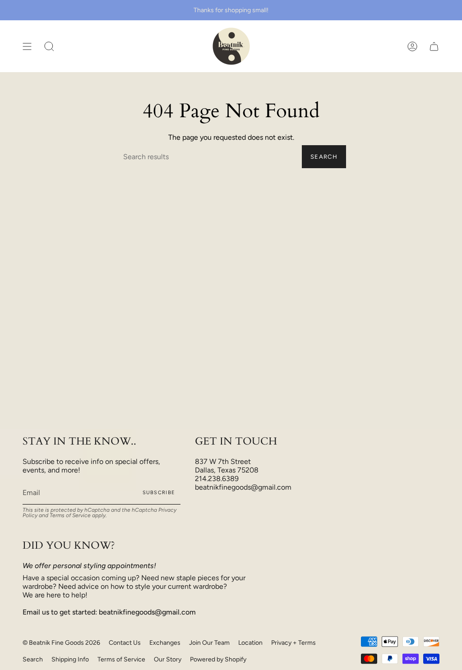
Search (323, 156)
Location (250, 643)
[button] (49, 46)
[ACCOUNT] (412, 46)
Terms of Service (70, 515)
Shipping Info (70, 659)
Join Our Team (209, 643)
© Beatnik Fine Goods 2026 (61, 643)
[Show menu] (27, 46)
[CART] (434, 46)
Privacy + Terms (293, 643)
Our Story (167, 659)
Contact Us (125, 643)
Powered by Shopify (218, 659)
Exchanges (164, 643)
